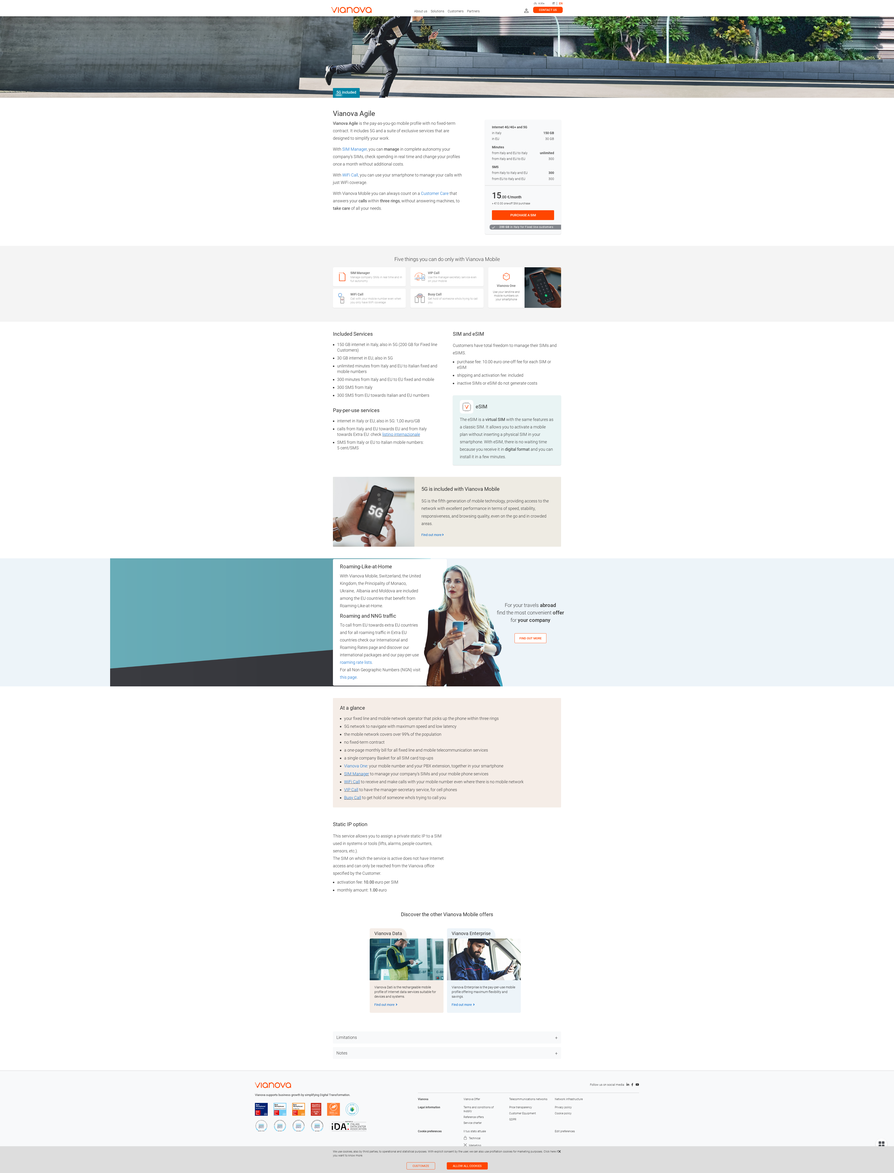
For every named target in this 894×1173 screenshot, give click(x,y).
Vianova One (355, 765)
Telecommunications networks (528, 1099)
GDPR (512, 1119)
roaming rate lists (356, 662)
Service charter (473, 1123)
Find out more (431, 535)
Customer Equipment (522, 1113)
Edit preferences (565, 1131)
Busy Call (352, 797)
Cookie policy (563, 1113)
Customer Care (435, 193)
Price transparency (520, 1107)
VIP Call (351, 789)
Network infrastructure (569, 1099)
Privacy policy (563, 1107)
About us (420, 11)
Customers (456, 11)
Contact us (548, 10)
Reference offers (474, 1117)
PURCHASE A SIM (523, 215)
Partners (473, 11)
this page (348, 677)
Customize (421, 1166)
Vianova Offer (472, 1099)
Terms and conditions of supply (479, 1109)
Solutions (437, 11)
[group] (407, 976)
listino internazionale (401, 434)
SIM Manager (354, 149)
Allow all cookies (467, 1166)
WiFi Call (350, 175)
